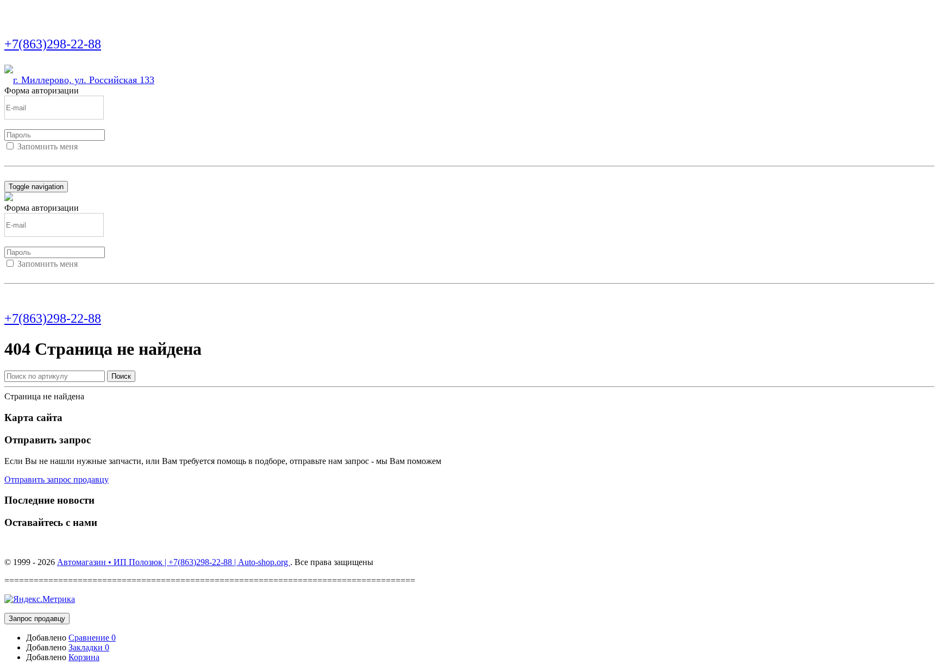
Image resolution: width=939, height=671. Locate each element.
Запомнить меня (47, 146)
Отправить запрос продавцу (56, 479)
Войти (16, 156)
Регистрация (53, 156)
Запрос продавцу (37, 618)
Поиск (121, 376)
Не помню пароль (37, 175)
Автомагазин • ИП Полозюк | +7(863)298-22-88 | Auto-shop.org (173, 562)
